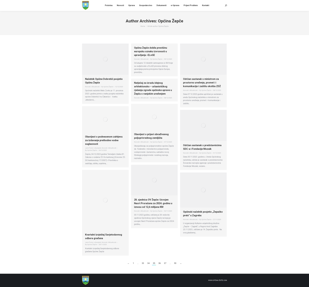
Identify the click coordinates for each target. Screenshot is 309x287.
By (107, 87)
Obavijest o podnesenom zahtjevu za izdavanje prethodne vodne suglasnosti (104, 140)
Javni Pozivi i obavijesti (93, 148)
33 (143, 263)
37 (165, 263)
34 (148, 263)
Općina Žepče (170, 21)
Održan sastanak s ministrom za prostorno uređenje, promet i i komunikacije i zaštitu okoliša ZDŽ (202, 83)
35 (154, 263)
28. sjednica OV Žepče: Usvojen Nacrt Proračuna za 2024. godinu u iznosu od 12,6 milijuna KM (153, 203)
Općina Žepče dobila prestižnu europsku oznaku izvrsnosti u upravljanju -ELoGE (150, 51)
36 (159, 263)
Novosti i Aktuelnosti (92, 87)
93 (175, 263)
